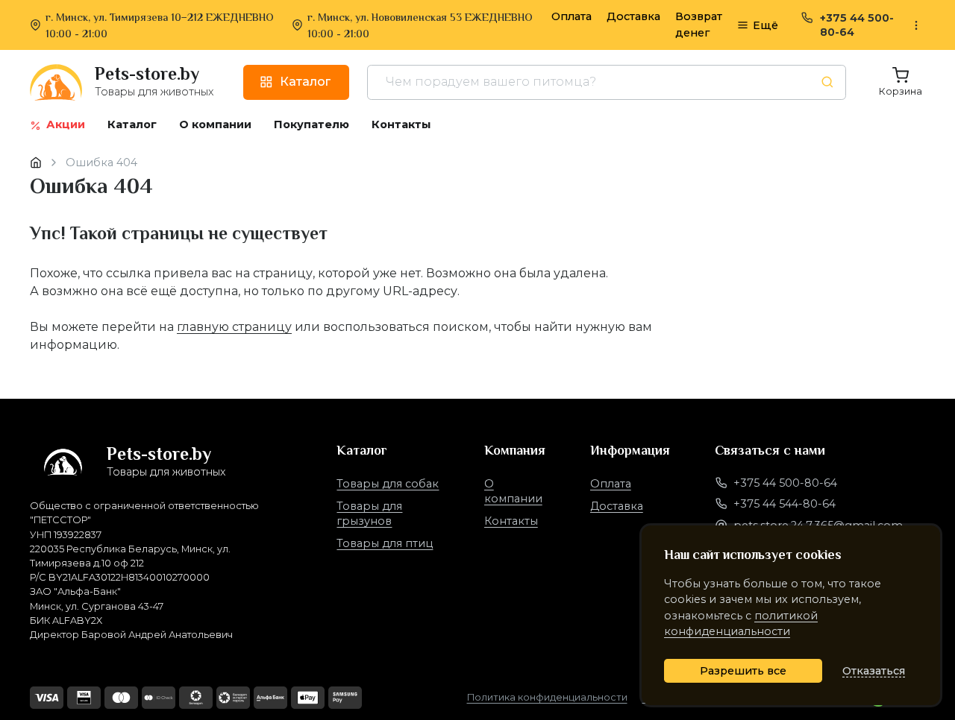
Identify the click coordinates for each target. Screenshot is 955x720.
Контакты (511, 521)
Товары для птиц (384, 543)
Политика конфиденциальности (547, 697)
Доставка (633, 16)
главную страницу (234, 327)
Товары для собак (387, 483)
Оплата (571, 16)
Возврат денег (698, 25)
